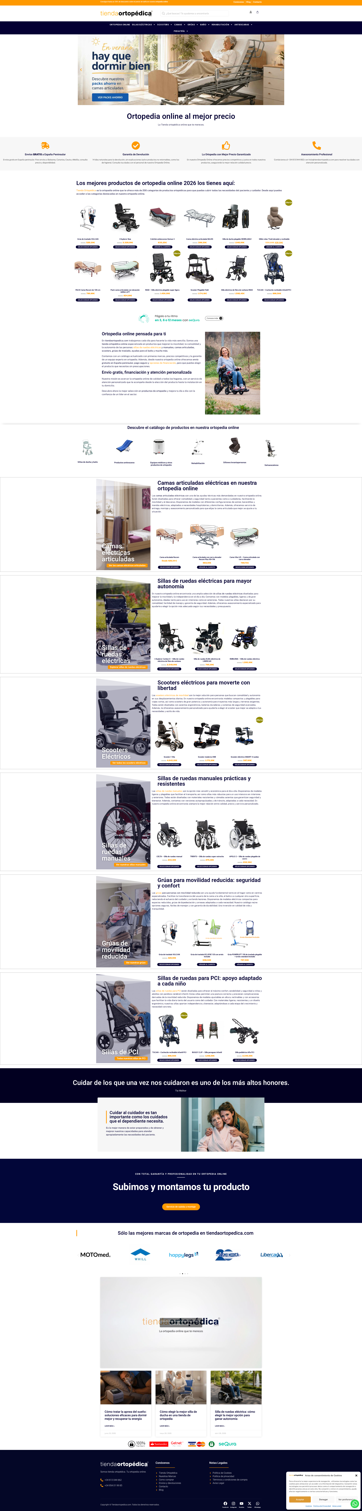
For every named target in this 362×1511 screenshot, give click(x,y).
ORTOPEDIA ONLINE (120, 24)
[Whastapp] (257, 1503)
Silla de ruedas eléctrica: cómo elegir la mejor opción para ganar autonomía (235, 1415)
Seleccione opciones (169, 567)
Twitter (249, 1507)
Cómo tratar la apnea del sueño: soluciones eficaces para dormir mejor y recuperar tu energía (126, 1415)
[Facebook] (225, 1503)
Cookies (309, 1506)
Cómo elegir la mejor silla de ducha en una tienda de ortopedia (178, 1415)
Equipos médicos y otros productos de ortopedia (161, 464)
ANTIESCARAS (241, 24)
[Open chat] (354, 1503)
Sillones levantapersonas (234, 462)
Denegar (323, 1499)
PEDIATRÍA (179, 31)
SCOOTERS (163, 24)
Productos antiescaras (124, 462)
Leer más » (110, 1426)
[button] (356, 1475)
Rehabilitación (198, 463)
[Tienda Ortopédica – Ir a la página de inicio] (126, 13)
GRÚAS (191, 24)
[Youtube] (241, 1503)
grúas (159, 893)
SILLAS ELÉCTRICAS (142, 24)
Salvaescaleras (271, 465)
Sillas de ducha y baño (88, 462)
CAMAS (178, 24)
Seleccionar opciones (88, 247)
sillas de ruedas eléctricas (147, 347)
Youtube (241, 1507)
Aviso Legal (336, 1506)
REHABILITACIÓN (220, 24)
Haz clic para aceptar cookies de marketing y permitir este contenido (181, 1322)
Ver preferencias (346, 1499)
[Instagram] (233, 1503)
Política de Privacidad (322, 1506)
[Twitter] (249, 1503)
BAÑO (203, 24)
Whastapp (257, 1507)
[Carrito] (257, 12)
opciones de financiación (163, 363)
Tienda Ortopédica (86, 190)
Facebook (225, 1507)
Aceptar (300, 1499)
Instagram (233, 1507)
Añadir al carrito (162, 247)
